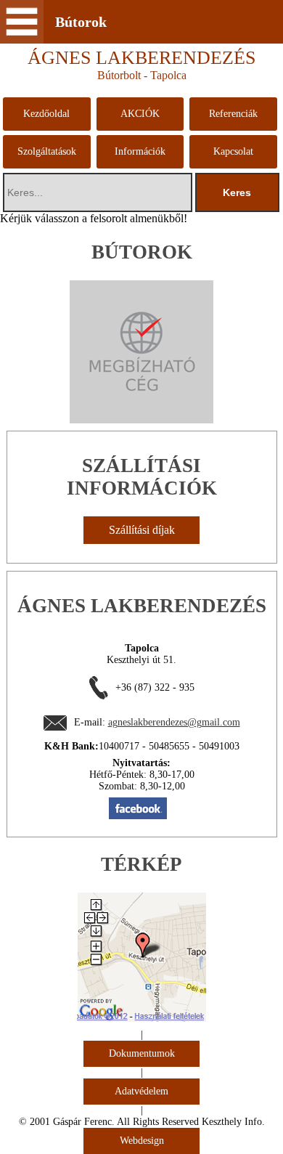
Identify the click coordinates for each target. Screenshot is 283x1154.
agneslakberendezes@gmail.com (174, 722)
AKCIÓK (140, 113)
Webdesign (142, 1140)
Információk (140, 151)
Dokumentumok (142, 1053)
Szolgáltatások (46, 151)
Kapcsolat (233, 151)
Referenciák (233, 113)
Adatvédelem (141, 1091)
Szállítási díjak (142, 530)
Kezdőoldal (46, 113)
